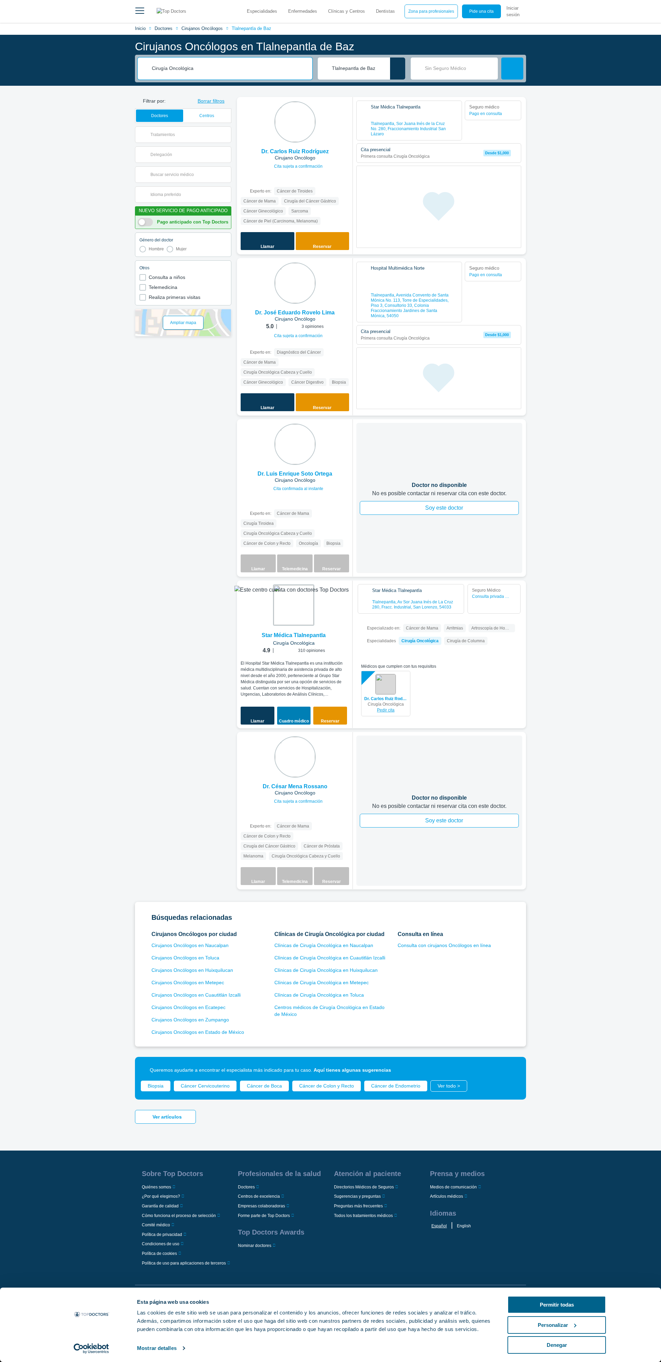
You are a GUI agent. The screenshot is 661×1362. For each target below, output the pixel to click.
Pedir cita (386, 710)
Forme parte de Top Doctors (264, 1215)
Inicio (140, 28)
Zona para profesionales (431, 11)
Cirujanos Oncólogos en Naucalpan (190, 945)
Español (439, 1226)
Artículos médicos (446, 1196)
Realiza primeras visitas (174, 297)
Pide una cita (481, 11)
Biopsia (156, 1086)
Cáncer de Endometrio (395, 1086)
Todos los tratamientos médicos (363, 1215)
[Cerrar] (513, 1070)
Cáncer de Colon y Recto (326, 1086)
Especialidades (262, 11)
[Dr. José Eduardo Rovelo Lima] (295, 283)
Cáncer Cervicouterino (205, 1086)
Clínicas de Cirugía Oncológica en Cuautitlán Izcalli (329, 957)
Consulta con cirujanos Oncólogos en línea (444, 945)
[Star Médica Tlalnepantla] (293, 605)
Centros (206, 115)
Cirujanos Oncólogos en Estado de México (197, 1032)
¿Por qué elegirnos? (161, 1196)
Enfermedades (302, 11)
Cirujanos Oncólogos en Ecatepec (188, 1007)
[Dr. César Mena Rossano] (295, 757)
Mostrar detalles (157, 1348)
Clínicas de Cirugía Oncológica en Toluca (319, 995)
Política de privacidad (162, 1234)
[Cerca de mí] (397, 69)
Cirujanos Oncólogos (202, 28)
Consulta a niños (167, 277)
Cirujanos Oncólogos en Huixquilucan (192, 970)
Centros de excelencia (259, 1196)
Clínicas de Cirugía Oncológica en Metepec (321, 982)
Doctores (163, 28)
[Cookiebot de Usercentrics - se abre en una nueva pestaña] (91, 1348)
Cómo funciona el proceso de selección (179, 1215)
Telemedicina (163, 287)
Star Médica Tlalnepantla (294, 635)
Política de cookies (159, 1253)
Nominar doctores (254, 1245)
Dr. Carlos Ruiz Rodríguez (385, 698)
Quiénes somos (156, 1187)
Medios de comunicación (453, 1187)
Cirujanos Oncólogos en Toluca (185, 957)
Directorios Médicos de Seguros (364, 1187)
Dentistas (385, 11)
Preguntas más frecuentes (358, 1206)
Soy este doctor (444, 508)
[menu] (139, 11)
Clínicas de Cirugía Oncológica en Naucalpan (323, 945)
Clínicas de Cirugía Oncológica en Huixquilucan (326, 970)
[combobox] (229, 69)
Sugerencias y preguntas (357, 1196)
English (464, 1226)
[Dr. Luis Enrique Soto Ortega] (295, 444)
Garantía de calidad (160, 1206)
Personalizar (553, 1325)
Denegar (557, 1345)
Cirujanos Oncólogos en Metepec (187, 982)
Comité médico (156, 1225)
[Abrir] (226, 135)
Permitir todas (557, 1305)
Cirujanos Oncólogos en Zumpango (190, 1019)
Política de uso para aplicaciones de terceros (184, 1263)
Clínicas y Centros (346, 11)
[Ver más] (345, 111)
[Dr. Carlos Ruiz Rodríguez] (295, 122)
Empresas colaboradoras (261, 1206)
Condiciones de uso (160, 1243)
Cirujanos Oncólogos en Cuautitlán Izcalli (196, 995)
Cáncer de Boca (264, 1086)
